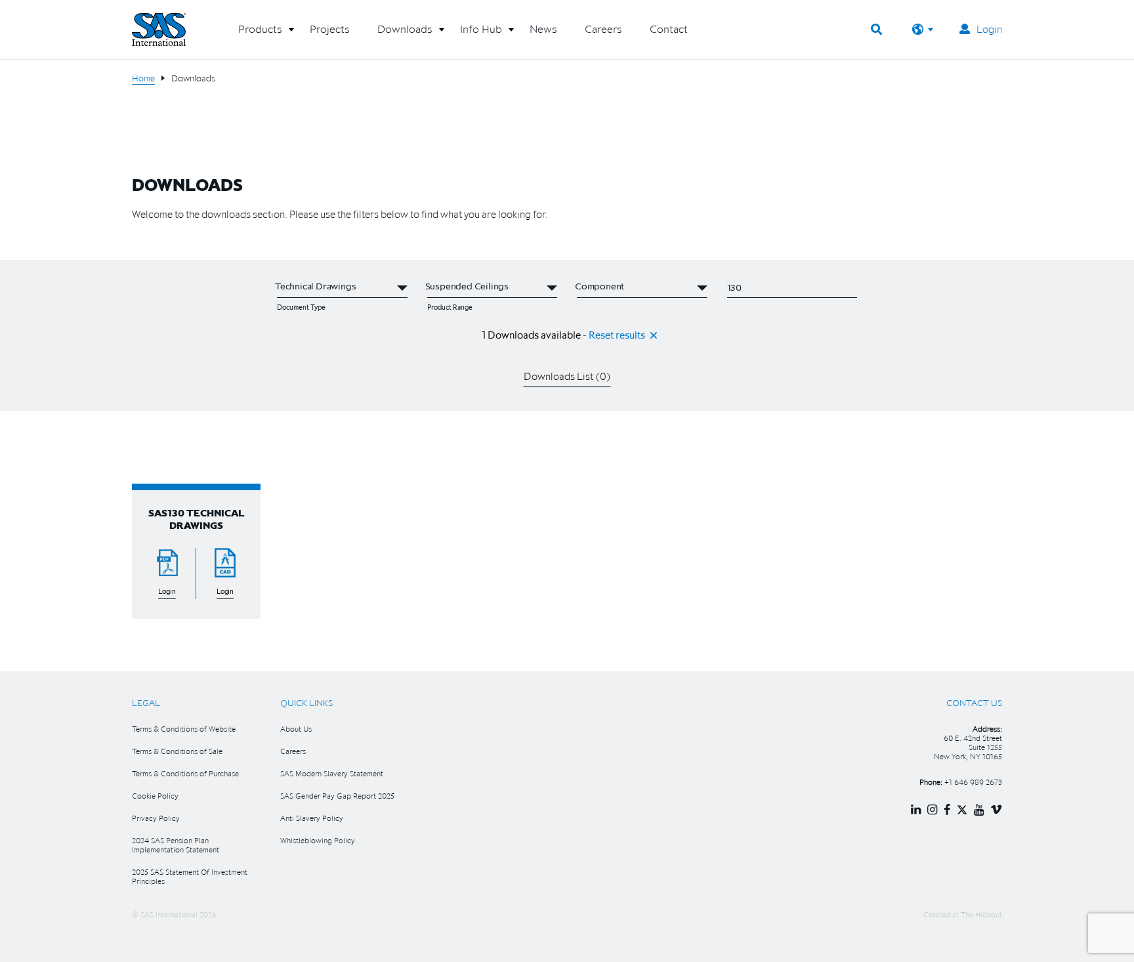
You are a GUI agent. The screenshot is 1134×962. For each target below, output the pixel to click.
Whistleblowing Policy (317, 840)
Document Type (301, 307)
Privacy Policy (156, 818)
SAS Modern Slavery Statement (331, 773)
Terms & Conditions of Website (184, 729)
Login (989, 28)
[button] (260, 34)
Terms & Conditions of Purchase (185, 773)
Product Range (449, 307)
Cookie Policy (155, 796)
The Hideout (981, 914)
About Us (296, 729)
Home (143, 78)
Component (595, 307)
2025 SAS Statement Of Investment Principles (189, 876)
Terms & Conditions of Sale (177, 751)
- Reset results (614, 334)
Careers (293, 751)
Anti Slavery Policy (311, 818)
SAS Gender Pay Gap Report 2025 (337, 796)
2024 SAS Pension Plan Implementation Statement (175, 844)
